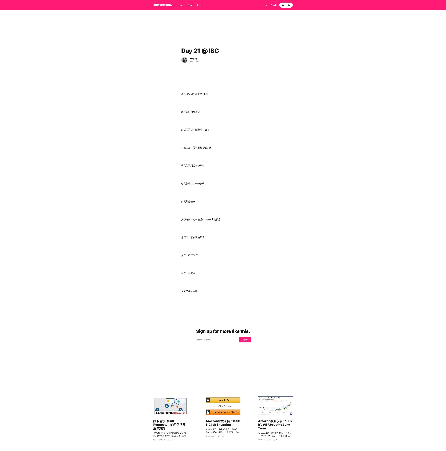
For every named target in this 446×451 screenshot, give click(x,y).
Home (181, 5)
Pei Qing (193, 59)
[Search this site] (267, 5)
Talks (199, 5)
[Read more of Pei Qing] (184, 60)
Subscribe (286, 5)
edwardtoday (162, 5)
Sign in (274, 5)
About (190, 5)
